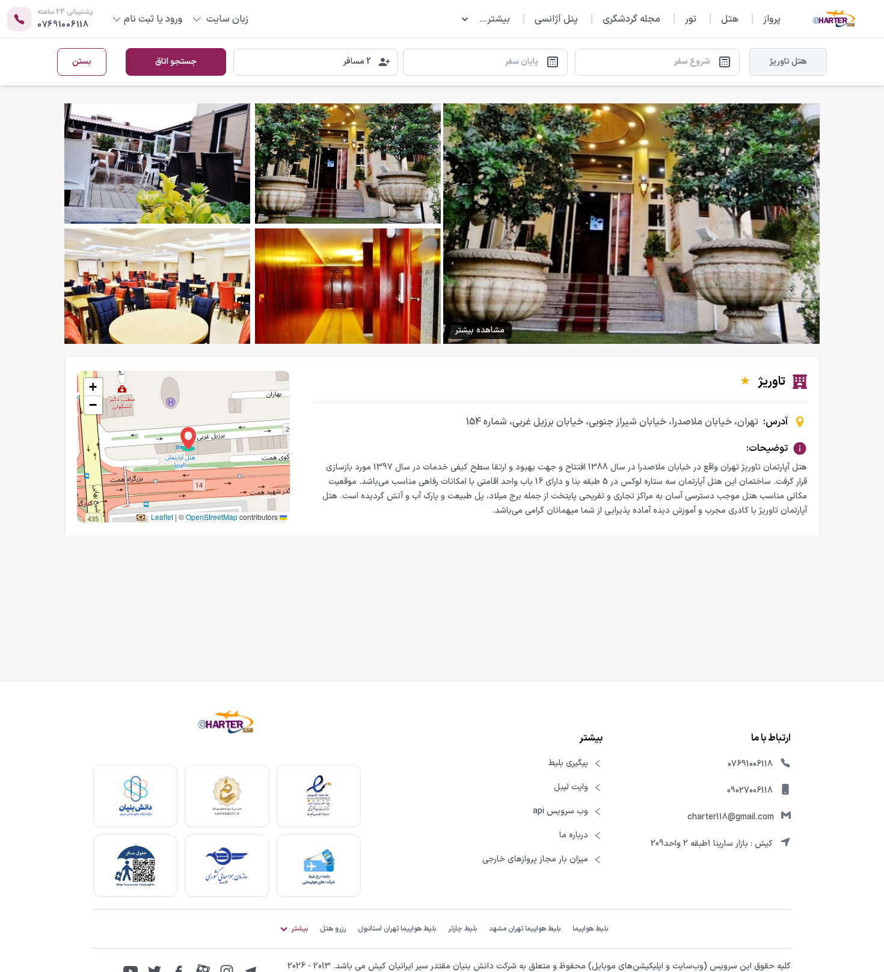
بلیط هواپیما (590, 929)
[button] (188, 439)
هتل (729, 19)
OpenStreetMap (212, 517)
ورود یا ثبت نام (153, 19)
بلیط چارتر (462, 929)
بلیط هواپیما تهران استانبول (397, 929)
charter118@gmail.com (730, 817)
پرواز (772, 19)
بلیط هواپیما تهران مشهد (524, 929)
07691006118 (750, 764)
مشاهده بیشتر (480, 330)
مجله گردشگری (631, 19)
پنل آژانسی (556, 19)
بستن (81, 61)
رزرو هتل (333, 929)
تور (690, 19)
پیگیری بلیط (568, 763)
